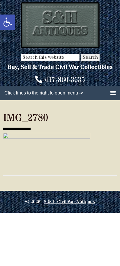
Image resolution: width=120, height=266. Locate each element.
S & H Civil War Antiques (69, 202)
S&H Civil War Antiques (60, 25)
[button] (7, 22)
